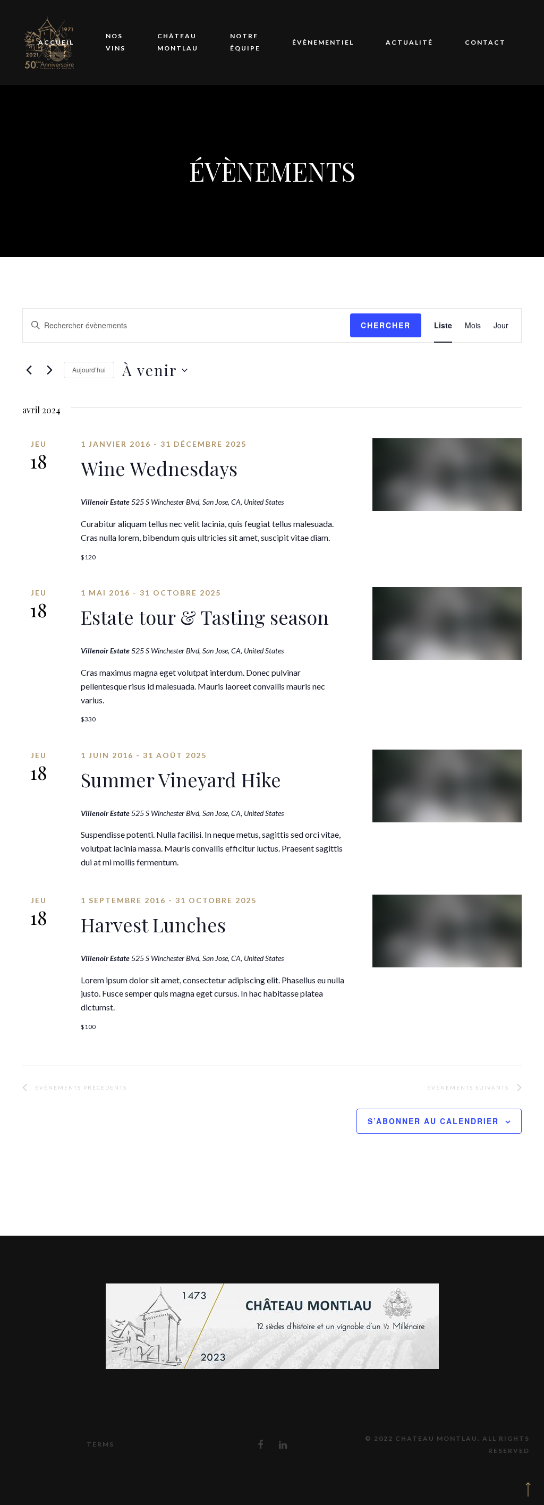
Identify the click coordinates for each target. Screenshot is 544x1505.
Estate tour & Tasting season (205, 617)
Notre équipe (245, 42)
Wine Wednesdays (159, 468)
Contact (485, 42)
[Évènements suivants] (49, 370)
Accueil (56, 42)
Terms (100, 1444)
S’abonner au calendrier (433, 1121)
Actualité (409, 42)
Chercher (386, 325)
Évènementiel (323, 42)
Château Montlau (177, 42)
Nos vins (115, 42)
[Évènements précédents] (28, 370)
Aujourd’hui (89, 369)
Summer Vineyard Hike (181, 779)
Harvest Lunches (153, 924)
